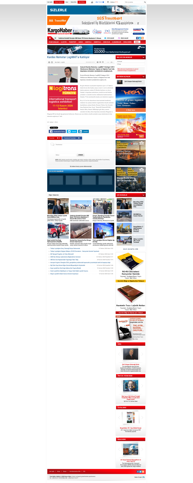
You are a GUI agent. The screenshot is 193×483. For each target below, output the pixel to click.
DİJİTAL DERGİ (122, 407)
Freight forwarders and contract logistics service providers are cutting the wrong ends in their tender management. (130, 400)
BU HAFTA (131, 249)
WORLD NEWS (122, 439)
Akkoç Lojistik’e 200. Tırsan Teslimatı (70, 38)
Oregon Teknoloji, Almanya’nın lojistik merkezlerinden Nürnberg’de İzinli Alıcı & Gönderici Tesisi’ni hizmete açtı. (103, 218)
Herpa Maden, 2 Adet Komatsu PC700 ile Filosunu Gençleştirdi (138, 229)
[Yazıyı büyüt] (112, 62)
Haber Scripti (138, 477)
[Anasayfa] (51, 38)
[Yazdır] (103, 62)
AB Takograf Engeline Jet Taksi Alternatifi (62, 254)
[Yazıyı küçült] (107, 62)
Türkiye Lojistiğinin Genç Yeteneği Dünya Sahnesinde (65, 248)
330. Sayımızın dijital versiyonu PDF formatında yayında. (130, 429)
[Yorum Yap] (98, 62)
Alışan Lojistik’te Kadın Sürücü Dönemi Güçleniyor (64, 274)
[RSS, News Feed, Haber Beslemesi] (142, 38)
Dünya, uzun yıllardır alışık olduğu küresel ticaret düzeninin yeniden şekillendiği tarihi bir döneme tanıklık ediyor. (131, 368)
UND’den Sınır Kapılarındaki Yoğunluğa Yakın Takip (64, 260)
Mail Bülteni (82, 2)
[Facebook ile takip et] (137, 38)
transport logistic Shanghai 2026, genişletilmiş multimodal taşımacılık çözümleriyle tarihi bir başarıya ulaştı (80, 262)
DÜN (136, 249)
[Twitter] (52, 62)
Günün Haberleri (59, 2)
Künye (58, 471)
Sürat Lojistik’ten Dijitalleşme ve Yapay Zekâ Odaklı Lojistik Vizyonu (69, 271)
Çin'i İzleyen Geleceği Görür (133, 81)
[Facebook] (49, 62)
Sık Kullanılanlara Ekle (74, 471)
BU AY (125, 249)
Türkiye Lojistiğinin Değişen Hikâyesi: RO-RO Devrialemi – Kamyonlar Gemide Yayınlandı (74, 251)
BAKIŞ (119, 344)
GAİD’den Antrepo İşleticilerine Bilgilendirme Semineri (65, 257)
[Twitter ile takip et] (140, 38)
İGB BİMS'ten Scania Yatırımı (138, 215)
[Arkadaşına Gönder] (100, 62)
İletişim (65, 471)
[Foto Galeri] (110, 38)
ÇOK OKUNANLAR (122, 195)
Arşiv (67, 2)
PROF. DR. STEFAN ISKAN (125, 376)
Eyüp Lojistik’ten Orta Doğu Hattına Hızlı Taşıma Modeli (65, 268)
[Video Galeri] (123, 38)
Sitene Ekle (73, 2)
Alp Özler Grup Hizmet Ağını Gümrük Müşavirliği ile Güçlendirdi (67, 265)
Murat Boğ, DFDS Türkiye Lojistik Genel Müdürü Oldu (138, 204)
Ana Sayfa (50, 2)
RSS (84, 471)
